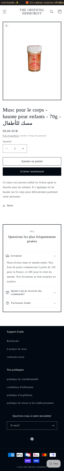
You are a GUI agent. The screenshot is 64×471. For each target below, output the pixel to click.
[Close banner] (60, 3)
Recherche (13, 341)
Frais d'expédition (11, 136)
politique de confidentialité (22, 379)
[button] (4, 11)
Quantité (7, 141)
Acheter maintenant (32, 171)
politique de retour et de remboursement (30, 403)
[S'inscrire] (53, 425)
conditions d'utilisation (20, 387)
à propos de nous (17, 349)
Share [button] (10, 205)
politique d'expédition (19, 395)
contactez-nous (15, 357)
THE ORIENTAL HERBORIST (35, 467)
